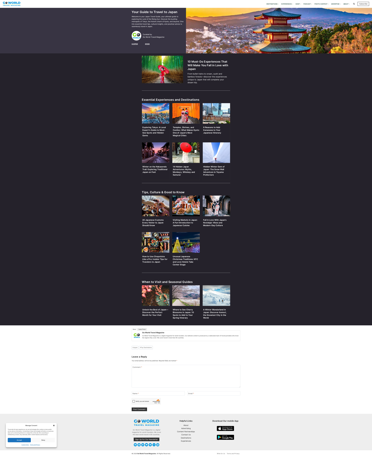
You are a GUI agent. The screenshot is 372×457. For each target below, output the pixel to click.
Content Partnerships (186, 432)
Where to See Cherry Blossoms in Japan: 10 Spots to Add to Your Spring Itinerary (183, 314)
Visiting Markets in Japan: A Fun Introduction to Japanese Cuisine (185, 223)
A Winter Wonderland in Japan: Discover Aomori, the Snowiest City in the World (214, 314)
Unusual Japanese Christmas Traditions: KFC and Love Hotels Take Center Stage (185, 260)
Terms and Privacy (35, 444)
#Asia (147, 44)
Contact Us (186, 435)
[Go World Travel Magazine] (137, 336)
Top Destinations (146, 347)
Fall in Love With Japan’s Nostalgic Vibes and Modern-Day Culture (214, 223)
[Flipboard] (157, 444)
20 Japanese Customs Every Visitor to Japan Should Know (153, 223)
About (134, 329)
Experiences (186, 441)
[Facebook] (135, 444)
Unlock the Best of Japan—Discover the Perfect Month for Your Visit (155, 312)
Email (191, 393)
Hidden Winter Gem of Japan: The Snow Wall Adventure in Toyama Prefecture (214, 171)
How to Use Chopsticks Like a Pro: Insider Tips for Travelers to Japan (154, 259)
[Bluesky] (150, 444)
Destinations (186, 438)
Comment (137, 367)
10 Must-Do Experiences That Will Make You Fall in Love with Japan (208, 65)
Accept (19, 440)
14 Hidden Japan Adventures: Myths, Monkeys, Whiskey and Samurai (184, 171)
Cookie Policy (25, 444)
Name (136, 393)
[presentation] (162, 71)
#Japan (135, 44)
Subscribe (363, 4)
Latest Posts (142, 329)
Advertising (186, 428)
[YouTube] (146, 444)
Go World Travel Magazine (153, 333)
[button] (54, 425)
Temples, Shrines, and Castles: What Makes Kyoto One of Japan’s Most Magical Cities (186, 131)
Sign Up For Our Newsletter (146, 439)
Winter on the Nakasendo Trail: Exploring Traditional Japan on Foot (154, 169)
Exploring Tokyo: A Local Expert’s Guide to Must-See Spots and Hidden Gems (154, 131)
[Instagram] (139, 444)
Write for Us (221, 453)
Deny (43, 440)
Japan (135, 347)
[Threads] (154, 444)
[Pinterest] (142, 444)
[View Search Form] (354, 4)
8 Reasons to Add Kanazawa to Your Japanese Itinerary (212, 130)
